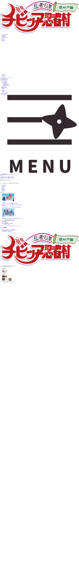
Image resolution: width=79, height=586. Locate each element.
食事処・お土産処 (4, 87)
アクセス (3, 39)
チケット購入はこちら (3, 173)
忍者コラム (3, 188)
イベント (3, 184)
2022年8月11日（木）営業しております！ (7, 177)
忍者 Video (6, 222)
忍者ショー (3, 35)
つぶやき (3, 186)
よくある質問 (11, 223)
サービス (3, 88)
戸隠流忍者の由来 (6, 84)
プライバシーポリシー (3, 94)
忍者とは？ (5, 83)
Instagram (13, 219)
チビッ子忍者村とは (5, 34)
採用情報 (3, 40)
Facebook (13, 220)
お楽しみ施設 (4, 36)
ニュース (3, 187)
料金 (2, 38)
